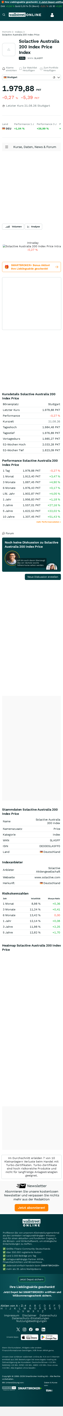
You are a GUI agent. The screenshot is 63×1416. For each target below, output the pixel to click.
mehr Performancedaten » (48, 522)
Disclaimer (29, 1315)
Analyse (35, 226)
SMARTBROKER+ (50, 1265)
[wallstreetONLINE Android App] (49, 1339)
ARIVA (45, 1350)
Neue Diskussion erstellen (42, 576)
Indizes (19, 32)
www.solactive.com (47, 877)
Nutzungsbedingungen (31, 1321)
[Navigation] (4, 15)
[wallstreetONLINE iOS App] (29, 1339)
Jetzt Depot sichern (31, 1279)
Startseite (6, 32)
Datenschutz (48, 1315)
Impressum (11, 1315)
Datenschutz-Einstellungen (30, 1318)
